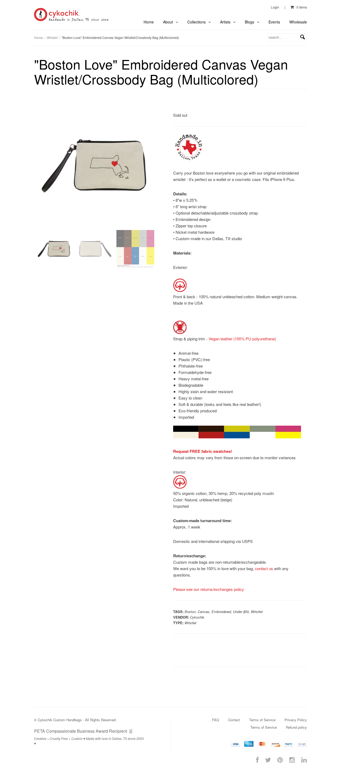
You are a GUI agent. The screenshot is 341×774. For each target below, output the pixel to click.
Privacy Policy (296, 719)
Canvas (203, 611)
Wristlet (52, 37)
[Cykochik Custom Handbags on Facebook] (257, 759)
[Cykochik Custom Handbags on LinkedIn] (304, 759)
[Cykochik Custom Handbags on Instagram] (292, 759)
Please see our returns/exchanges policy (208, 589)
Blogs (250, 22)
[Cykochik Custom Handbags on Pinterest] (280, 759)
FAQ (215, 719)
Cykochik (197, 617)
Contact (234, 719)
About (168, 22)
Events (274, 22)
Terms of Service (262, 719)
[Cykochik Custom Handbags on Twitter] (268, 759)
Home (149, 22)
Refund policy (296, 727)
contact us (264, 568)
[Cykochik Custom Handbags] (71, 15)
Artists (226, 22)
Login (275, 7)
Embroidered (221, 611)
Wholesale (298, 22)
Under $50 (241, 611)
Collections (197, 22)
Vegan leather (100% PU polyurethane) (242, 338)
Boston (190, 611)
